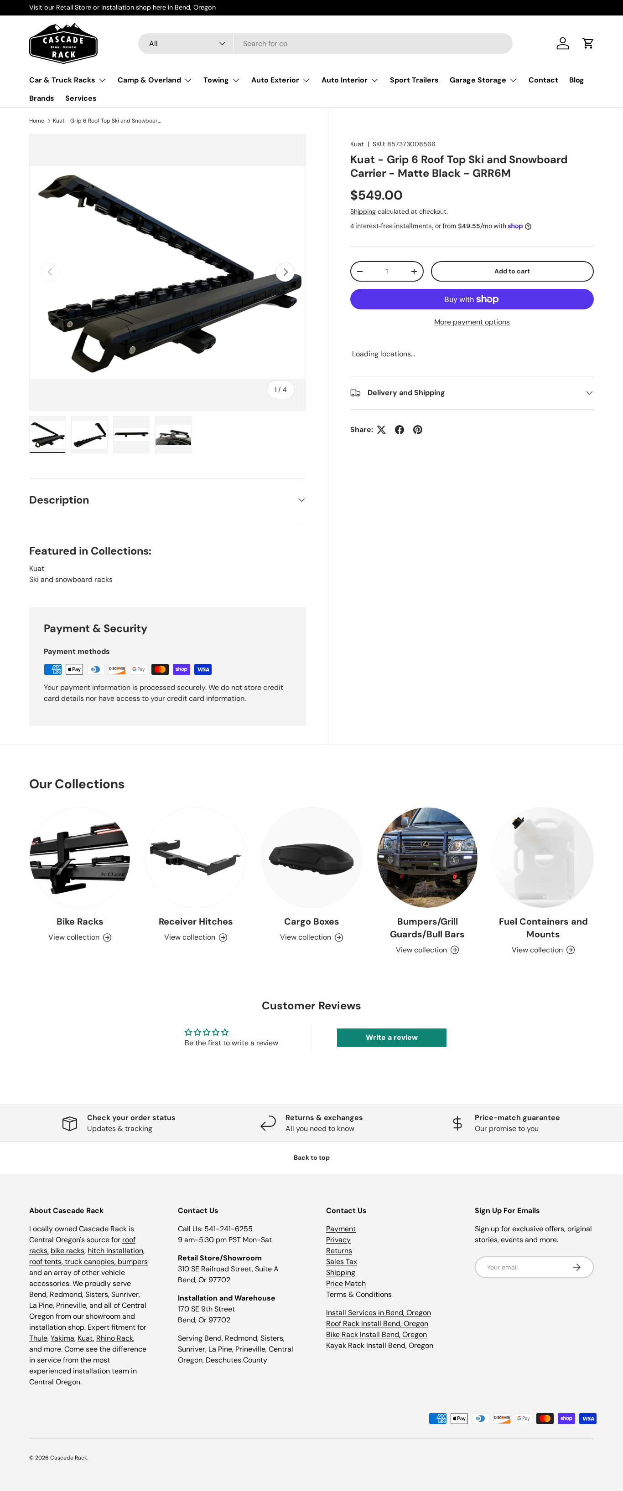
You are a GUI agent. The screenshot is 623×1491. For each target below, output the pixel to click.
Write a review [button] (392, 1037)
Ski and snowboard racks (71, 579)
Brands (41, 98)
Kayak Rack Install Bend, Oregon (379, 1345)
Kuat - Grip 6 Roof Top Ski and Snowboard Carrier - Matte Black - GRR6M (107, 120)
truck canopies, (90, 1261)
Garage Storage (478, 80)
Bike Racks (80, 921)
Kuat (357, 144)
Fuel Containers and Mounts (543, 927)
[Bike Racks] (80, 857)
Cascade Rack (68, 1457)
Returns (339, 1250)
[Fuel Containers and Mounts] (543, 857)
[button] (588, 43)
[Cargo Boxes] (311, 857)
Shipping (363, 212)
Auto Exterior (275, 80)
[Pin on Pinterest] (418, 430)
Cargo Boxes (311, 921)
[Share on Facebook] (399, 430)
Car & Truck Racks (62, 80)
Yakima (62, 1338)
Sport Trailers (414, 80)
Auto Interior (345, 80)
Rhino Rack (114, 1338)
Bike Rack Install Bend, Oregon (376, 1334)
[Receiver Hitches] (195, 857)
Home (36, 120)
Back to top (312, 1157)
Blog (576, 80)
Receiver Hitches (196, 921)
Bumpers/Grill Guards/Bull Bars (427, 927)
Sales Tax (341, 1261)
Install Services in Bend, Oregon (378, 1312)
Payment (341, 1229)
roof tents (45, 1261)
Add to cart (512, 271)
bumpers (133, 1261)
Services (81, 98)
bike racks (67, 1250)
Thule (38, 1338)
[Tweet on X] (381, 430)
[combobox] (325, 43)
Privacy (338, 1239)
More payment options (472, 322)
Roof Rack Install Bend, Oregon (377, 1323)
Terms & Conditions (359, 1294)
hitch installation (115, 1250)
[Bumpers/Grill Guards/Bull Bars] (427, 857)
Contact (543, 80)
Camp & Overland (149, 80)
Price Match (346, 1283)
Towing (216, 80)
